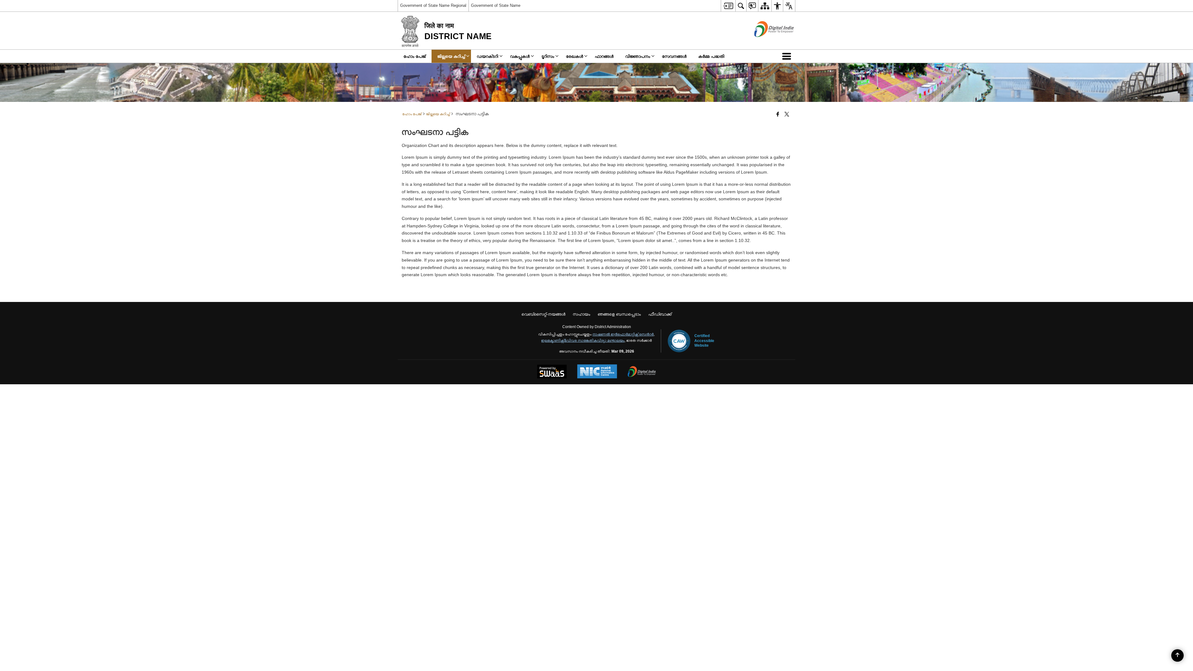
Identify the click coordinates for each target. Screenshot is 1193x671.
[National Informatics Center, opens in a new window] (597, 372)
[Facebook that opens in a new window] (778, 114)
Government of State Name (495, 5)
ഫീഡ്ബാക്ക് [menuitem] (660, 314)
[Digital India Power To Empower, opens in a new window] (642, 372)
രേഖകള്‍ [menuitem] (574, 56)
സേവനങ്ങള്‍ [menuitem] (674, 56)
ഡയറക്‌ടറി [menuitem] (487, 56)
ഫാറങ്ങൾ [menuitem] (604, 56)
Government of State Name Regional (433, 5)
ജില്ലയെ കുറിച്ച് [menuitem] (451, 56)
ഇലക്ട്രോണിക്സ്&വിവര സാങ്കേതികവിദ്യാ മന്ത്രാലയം (582, 340)
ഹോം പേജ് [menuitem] (415, 56)
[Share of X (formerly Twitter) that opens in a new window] (787, 114)
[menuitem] (728, 5)
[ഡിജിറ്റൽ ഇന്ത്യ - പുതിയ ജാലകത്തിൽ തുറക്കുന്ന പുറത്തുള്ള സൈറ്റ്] (766, 42)
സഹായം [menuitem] (581, 314)
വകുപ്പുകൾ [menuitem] (520, 56)
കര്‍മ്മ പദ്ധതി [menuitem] (711, 56)
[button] (787, 56)
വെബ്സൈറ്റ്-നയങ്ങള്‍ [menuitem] (543, 314)
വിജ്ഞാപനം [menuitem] (637, 56)
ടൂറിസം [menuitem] (548, 56)
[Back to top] (1177, 655)
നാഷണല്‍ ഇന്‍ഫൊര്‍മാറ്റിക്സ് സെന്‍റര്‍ (623, 334)
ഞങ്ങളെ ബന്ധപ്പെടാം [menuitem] (619, 314)
